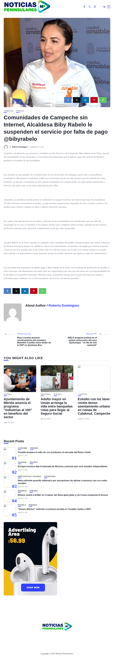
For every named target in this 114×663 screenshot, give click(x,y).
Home (37, 637)
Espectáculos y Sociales (29, 476)
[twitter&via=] (76, 100)
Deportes (22, 491)
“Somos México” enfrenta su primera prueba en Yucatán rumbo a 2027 (54, 509)
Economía (22, 448)
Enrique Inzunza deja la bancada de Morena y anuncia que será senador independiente (62, 466)
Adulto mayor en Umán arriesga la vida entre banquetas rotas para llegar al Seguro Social (57, 406)
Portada (20, 111)
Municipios (46, 394)
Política (34, 462)
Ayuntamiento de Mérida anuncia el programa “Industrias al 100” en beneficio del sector (18, 408)
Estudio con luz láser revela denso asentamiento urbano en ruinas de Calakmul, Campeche (94, 406)
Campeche (8, 111)
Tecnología (49, 476)
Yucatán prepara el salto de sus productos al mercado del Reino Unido (54, 452)
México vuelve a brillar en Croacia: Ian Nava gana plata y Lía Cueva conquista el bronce (63, 495)
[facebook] (68, 100)
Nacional (22, 462)
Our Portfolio (71, 637)
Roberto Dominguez (19, 147)
